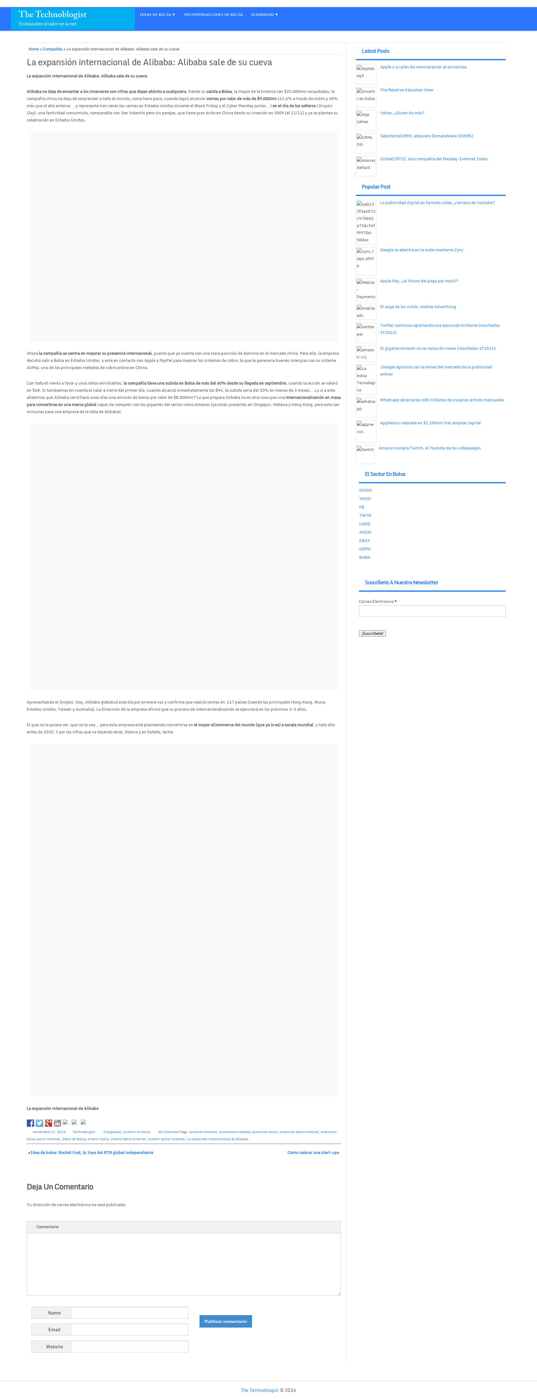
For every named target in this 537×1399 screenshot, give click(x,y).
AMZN (365, 532)
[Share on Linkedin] (75, 1123)
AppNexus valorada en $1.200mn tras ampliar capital (430, 422)
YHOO (365, 498)
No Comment (169, 1132)
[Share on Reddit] (57, 1123)
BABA (364, 557)
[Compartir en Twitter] (39, 1123)
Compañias (52, 49)
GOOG (365, 490)
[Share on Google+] (48, 1123)
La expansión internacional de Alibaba (217, 1139)
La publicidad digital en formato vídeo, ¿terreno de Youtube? (437, 202)
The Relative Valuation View (406, 89)
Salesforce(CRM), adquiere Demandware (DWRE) (426, 135)
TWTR (365, 515)
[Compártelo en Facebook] (30, 1123)
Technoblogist (84, 1132)
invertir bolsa (98, 1139)
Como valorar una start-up (312, 1152)
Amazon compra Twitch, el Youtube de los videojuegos (430, 447)
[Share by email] (84, 1123)
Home (33, 49)
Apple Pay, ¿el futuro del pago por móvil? (419, 280)
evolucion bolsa (265, 1132)
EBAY (364, 540)
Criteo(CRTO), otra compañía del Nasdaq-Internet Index (434, 158)
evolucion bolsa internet (299, 1132)
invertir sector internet (166, 1139)
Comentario (47, 1226)
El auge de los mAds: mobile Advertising (418, 306)
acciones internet (203, 1132)
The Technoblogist (260, 1390)
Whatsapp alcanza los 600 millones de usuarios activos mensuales (442, 399)
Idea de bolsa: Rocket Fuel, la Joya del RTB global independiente (91, 1152)
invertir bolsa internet (128, 1139)
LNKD (364, 523)
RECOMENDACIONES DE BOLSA (213, 14)
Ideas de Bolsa (74, 1139)
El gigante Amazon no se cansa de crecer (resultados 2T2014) (438, 348)
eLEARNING (262, 14)
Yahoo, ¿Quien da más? (402, 112)
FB (361, 507)
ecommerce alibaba (234, 1132)
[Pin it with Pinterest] (66, 1123)
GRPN (365, 548)
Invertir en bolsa (136, 1132)
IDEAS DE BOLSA (155, 14)
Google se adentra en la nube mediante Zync (422, 249)
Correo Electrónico (378, 601)
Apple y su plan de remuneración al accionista (423, 66)
